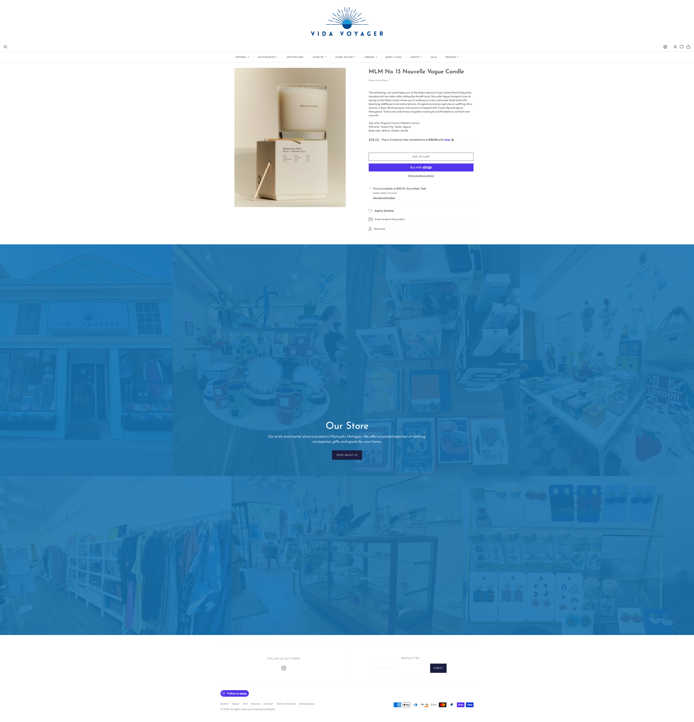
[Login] (675, 47)
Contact (268, 703)
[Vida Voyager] (347, 22)
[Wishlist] (681, 47)
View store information (384, 197)
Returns (255, 703)
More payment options (421, 175)
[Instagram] (665, 46)
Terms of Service (286, 703)
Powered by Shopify (263, 709)
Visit (245, 703)
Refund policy (307, 703)
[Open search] (5, 47)
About (235, 703)
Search (224, 703)
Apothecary (295, 57)
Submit (438, 667)
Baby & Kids (394, 57)
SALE (434, 57)
